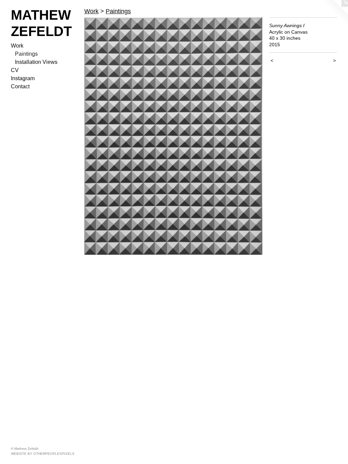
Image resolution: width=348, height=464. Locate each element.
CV (15, 70)
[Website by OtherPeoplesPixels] (334, 13)
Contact (20, 86)
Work (17, 46)
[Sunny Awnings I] (173, 136)
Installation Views (36, 62)
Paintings (26, 54)
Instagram (23, 78)
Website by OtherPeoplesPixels (42, 454)
